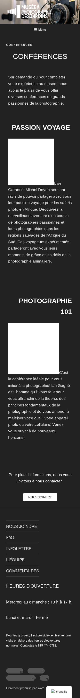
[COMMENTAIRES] (21, 678)
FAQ (10, 537)
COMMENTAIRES (22, 571)
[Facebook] (36, 671)
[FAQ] (44, 678)
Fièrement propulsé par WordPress (29, 688)
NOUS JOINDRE (21, 526)
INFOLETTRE (18, 548)
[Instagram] (14, 671)
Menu (42, 29)
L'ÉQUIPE (15, 560)
